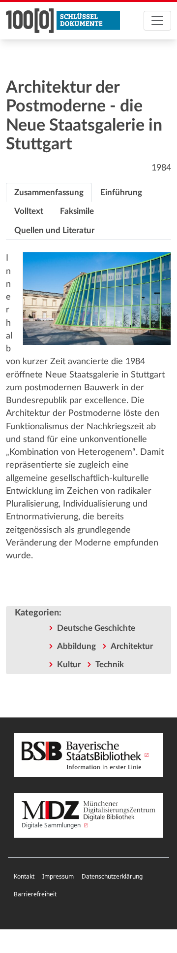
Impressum (58, 876)
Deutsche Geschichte (96, 628)
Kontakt (24, 876)
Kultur (69, 664)
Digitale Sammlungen (52, 825)
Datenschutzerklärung (112, 876)
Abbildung (76, 646)
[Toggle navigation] (157, 21)
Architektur (132, 646)
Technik (109, 664)
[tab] (49, 193)
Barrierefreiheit (35, 894)
